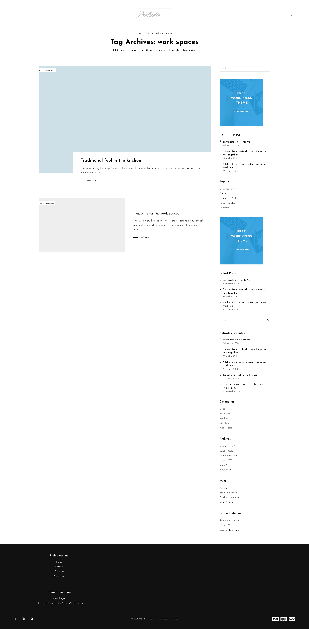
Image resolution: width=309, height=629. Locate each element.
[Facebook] (15, 619)
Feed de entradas (229, 493)
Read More (91, 181)
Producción (59, 576)
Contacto (224, 207)
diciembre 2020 (228, 446)
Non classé (189, 50)
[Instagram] (23, 619)
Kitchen (160, 50)
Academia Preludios (230, 520)
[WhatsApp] (31, 619)
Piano (59, 562)
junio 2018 (225, 465)
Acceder (224, 488)
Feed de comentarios (231, 497)
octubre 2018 (226, 451)
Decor (133, 50)
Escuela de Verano (229, 530)
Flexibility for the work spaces (156, 213)
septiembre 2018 (228, 455)
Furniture (146, 50)
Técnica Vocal (227, 525)
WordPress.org (227, 502)
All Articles (119, 50)
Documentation (228, 189)
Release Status (227, 203)
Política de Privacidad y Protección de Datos (59, 603)
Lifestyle (174, 50)
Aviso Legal (59, 598)
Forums (223, 193)
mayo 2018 (225, 469)
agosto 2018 (226, 460)
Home (140, 33)
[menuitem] (26, 16)
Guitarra (59, 571)
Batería (59, 567)
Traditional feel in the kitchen (111, 160)
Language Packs (228, 198)
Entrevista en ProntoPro (236, 142)
